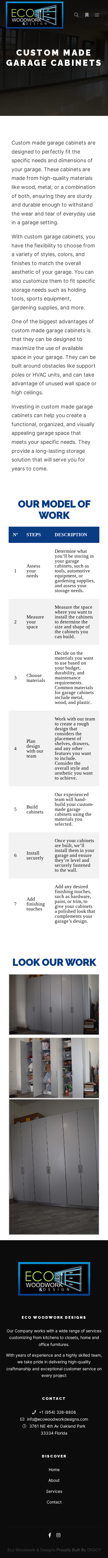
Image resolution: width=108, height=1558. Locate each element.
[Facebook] (50, 1535)
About (54, 1480)
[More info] (87, 15)
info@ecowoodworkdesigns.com (57, 1419)
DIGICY (94, 1549)
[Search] (76, 15)
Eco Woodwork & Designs (31, 1549)
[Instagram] (58, 1535)
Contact (54, 1501)
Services (54, 1491)
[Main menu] (97, 15)
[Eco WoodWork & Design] (34, 15)
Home (54, 1469)
